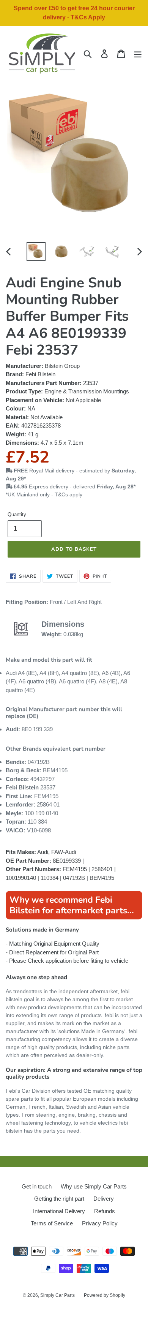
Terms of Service (52, 1223)
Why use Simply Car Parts (94, 1186)
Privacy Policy (100, 1223)
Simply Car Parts (57, 1295)
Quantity (17, 514)
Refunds (104, 1211)
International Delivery (59, 1211)
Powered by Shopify (104, 1295)
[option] (36, 251)
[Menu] (137, 54)
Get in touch (37, 1186)
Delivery (103, 1198)
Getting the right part (59, 1198)
